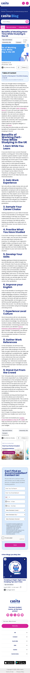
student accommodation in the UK (13, 419)
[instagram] (11, 615)
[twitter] (15, 615)
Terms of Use (9, 672)
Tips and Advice (11, 27)
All (3, 27)
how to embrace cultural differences (12, 327)
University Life (23, 27)
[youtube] (22, 615)
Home (2, 9)
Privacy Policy (20, 672)
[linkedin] (18, 615)
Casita (23, 420)
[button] (6, 497)
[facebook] (7, 615)
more (10, 125)
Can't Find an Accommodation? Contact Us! (12, 79)
